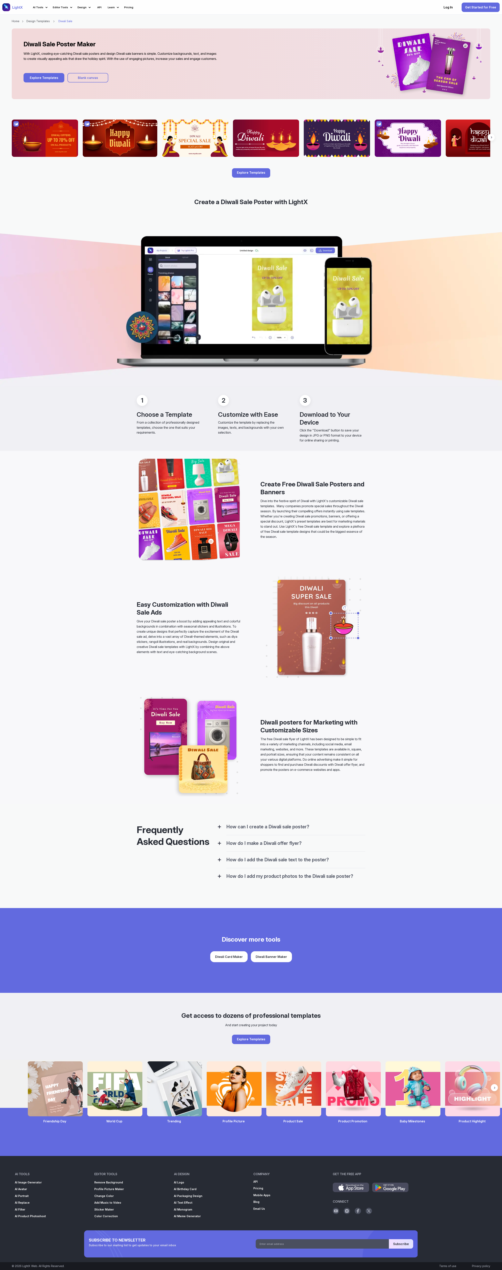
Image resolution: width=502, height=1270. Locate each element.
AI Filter (20, 1209)
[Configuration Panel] (219, 826)
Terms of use (447, 1266)
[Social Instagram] (347, 1211)
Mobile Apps (261, 1195)
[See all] (251, 140)
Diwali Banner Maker (271, 957)
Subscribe (401, 1244)
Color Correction (106, 1216)
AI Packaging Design (188, 1196)
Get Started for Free (480, 7)
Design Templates (38, 21)
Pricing (258, 1188)
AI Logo (179, 1182)
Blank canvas (88, 78)
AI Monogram (183, 1209)
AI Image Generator (28, 1182)
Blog (256, 1201)
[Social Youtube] (336, 1211)
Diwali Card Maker (229, 957)
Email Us (259, 1208)
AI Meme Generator (187, 1216)
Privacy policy (481, 1266)
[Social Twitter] (369, 1211)
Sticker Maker (104, 1209)
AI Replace (22, 1202)
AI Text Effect (183, 1202)
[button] (41, 7)
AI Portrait (22, 1196)
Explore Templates (44, 78)
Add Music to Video (107, 1202)
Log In (448, 7)
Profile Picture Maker (109, 1189)
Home (15, 21)
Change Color (104, 1196)
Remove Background (108, 1182)
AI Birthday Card (185, 1189)
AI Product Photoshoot (30, 1216)
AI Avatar (21, 1189)
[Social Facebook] (358, 1211)
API (255, 1181)
